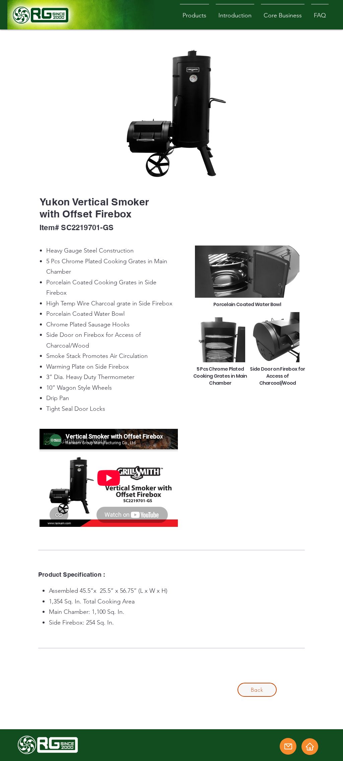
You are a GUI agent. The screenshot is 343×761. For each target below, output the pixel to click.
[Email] (288, 746)
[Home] (309, 746)
